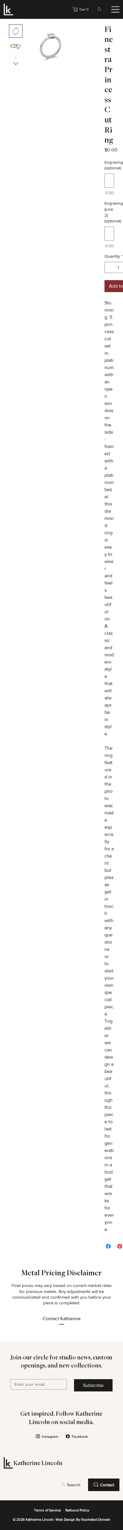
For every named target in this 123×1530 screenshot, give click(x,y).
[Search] (97, 9)
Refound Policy (77, 1510)
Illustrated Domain (95, 1519)
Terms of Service (47, 1510)
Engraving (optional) (109, 165)
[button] (82, 9)
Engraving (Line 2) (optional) (109, 212)
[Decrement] (109, 267)
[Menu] (115, 9)
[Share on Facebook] (108, 1246)
